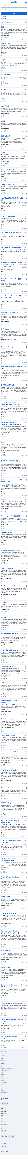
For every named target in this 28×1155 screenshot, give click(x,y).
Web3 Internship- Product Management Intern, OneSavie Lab (12, 461)
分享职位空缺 (4, 1124)
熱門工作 (3, 1090)
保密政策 (3, 1146)
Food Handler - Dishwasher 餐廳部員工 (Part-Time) (11, 296)
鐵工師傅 (3, 89)
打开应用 (24, 2)
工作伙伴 (3, 602)
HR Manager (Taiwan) (8, 735)
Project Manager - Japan (9, 913)
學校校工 (3, 1080)
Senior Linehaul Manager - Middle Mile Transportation (11, 986)
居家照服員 (4, 617)
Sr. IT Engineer (5, 329)
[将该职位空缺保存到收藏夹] (26, 27)
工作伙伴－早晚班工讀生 (8, 184)
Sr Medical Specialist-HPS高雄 (10, 550)
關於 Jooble (4, 1111)
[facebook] (2, 1136)
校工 (2, 1084)
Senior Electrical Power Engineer (11, 1003)
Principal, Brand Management (10, 650)
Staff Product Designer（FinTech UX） (11, 367)
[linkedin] (12, 1136)
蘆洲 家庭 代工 (4, 1078)
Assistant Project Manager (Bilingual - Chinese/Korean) (10, 932)
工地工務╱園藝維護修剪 (8, 216)
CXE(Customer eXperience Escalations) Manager (9, 859)
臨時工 (3, 121)
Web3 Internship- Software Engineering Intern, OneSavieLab (11, 423)
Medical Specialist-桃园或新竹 (10, 516)
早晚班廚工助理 (5, 43)
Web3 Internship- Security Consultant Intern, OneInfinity (10, 403)
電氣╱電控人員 (5, 951)
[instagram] (6, 1136)
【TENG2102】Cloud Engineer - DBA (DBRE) (11, 841)
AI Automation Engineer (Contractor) (8, 348)
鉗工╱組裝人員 (5, 136)
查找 (14, 13)
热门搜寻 (3, 1131)
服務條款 (3, 1143)
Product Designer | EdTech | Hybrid (10, 752)
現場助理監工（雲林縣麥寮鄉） (10, 312)
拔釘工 (2, 1072)
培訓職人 (3, 499)
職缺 (2, 1118)
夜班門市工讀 (5, 106)
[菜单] (2, 2)
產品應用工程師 (5, 967)
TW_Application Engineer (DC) (10, 1036)
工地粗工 (3, 60)
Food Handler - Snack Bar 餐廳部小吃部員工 (12, 280)
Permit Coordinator (7, 568)
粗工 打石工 (3, 1066)
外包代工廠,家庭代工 (5, 1070)
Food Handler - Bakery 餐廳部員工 (11, 232)
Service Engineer (6, 532)
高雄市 (2, 1060)
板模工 (2, 1076)
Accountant (5, 788)
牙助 (2, 442)
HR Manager (5, 683)
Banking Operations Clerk (9, 586)
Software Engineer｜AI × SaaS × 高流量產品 (12, 701)
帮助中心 (3, 1116)
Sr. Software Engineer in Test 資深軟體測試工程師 (11, 480)
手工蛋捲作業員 (5, 75)
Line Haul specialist (7, 666)
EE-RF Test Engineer (7, 803)
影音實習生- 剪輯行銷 (7, 385)
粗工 (2, 27)
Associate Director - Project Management (10, 821)
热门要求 (4, 1055)
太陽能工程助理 (5, 897)
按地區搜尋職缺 (4, 1092)
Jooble (10, 1152)
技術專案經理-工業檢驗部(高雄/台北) (11, 262)
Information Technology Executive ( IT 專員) (12, 1020)
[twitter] (9, 1136)
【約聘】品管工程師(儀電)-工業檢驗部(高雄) (12, 199)
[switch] (26, 22)
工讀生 (3, 152)
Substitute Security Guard (9, 633)
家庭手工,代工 (4, 1074)
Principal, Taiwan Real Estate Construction (10, 878)
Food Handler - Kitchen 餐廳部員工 (12, 247)
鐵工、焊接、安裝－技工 (8, 169)
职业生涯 (3, 1113)
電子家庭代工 (4, 1082)
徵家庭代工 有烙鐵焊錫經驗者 (8, 1068)
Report (25, 39)
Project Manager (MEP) (8, 770)
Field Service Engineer (8, 719)
